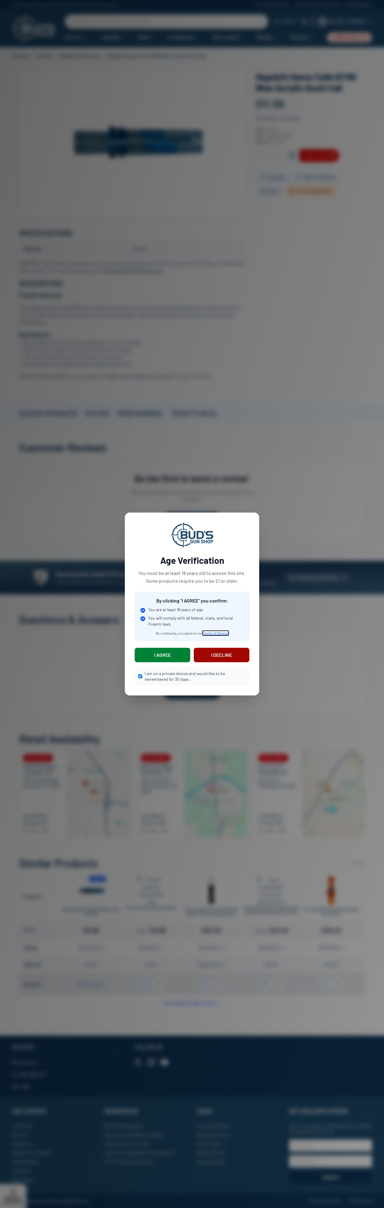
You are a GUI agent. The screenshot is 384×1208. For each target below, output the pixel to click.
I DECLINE (221, 655)
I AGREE (162, 655)
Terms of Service (215, 633)
